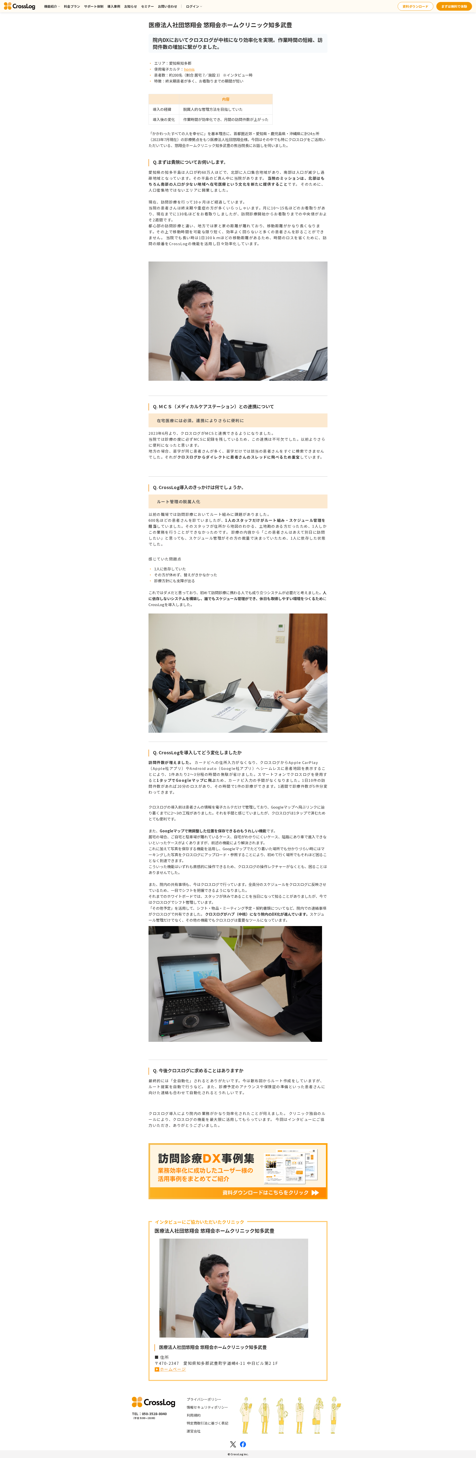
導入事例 (113, 6)
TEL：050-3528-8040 (149, 1413)
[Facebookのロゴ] (243, 1444)
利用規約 (194, 1415)
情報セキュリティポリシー (207, 1407)
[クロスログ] (19, 6)
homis (189, 69)
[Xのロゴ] (233, 1444)
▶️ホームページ (170, 1369)
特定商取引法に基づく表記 (207, 1423)
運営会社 (194, 1431)
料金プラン (72, 6)
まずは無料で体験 (454, 6)
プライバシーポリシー (204, 1399)
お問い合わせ (167, 6)
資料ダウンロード (415, 6)
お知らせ (130, 6)
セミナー (147, 6)
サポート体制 (93, 6)
